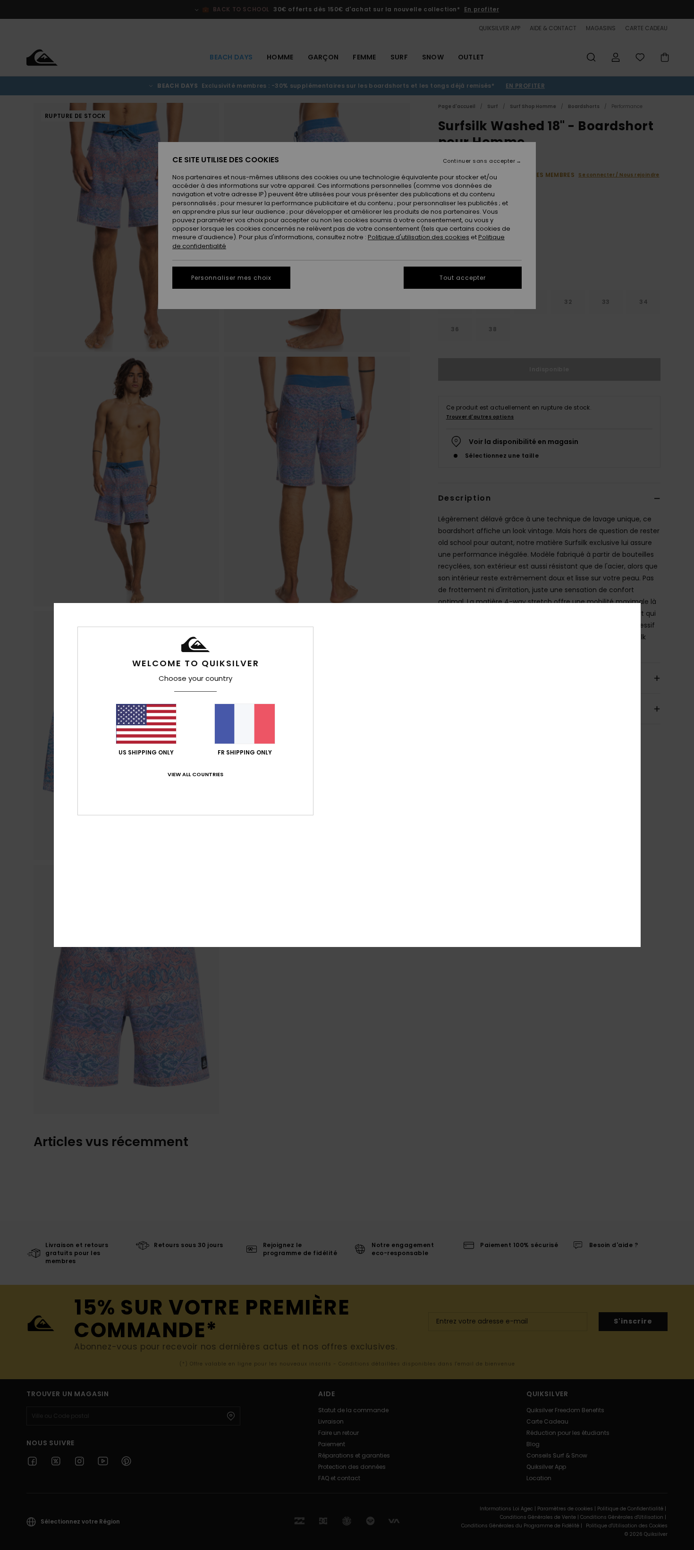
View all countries (195, 774)
